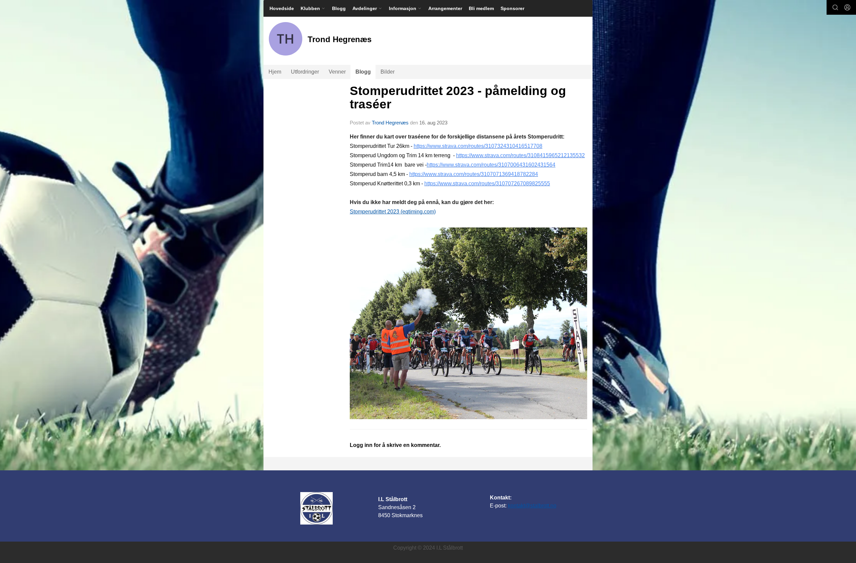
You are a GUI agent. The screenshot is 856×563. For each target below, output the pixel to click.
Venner (337, 72)
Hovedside (282, 8)
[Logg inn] (847, 7)
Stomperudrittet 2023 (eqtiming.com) (393, 211)
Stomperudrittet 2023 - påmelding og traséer (458, 97)
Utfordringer (305, 72)
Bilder (388, 72)
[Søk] (835, 7)
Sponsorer (512, 8)
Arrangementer (445, 8)
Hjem (275, 72)
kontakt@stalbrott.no (532, 505)
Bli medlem (481, 8)
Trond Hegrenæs (390, 122)
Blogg (339, 8)
